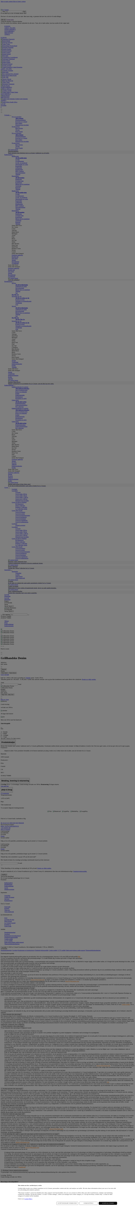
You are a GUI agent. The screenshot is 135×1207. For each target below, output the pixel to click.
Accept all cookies (108, 1203)
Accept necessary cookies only (67, 1203)
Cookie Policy (28, 1199)
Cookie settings (88, 1203)
